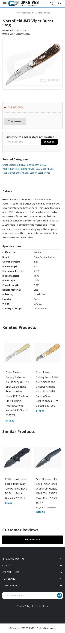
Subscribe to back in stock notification (30, 137)
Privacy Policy (23, 605)
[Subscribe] (59, 595)
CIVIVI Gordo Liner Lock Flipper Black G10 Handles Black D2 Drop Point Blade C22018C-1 (16, 488)
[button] (31, 94)
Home (18, 12)
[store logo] (23, 3)
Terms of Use (41, 605)
